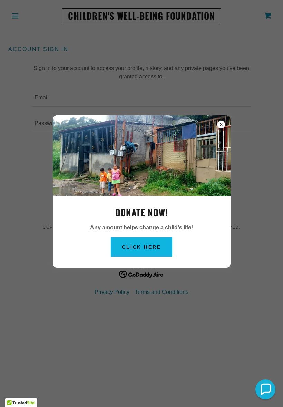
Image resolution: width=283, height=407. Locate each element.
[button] (265, 389)
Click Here (142, 247)
